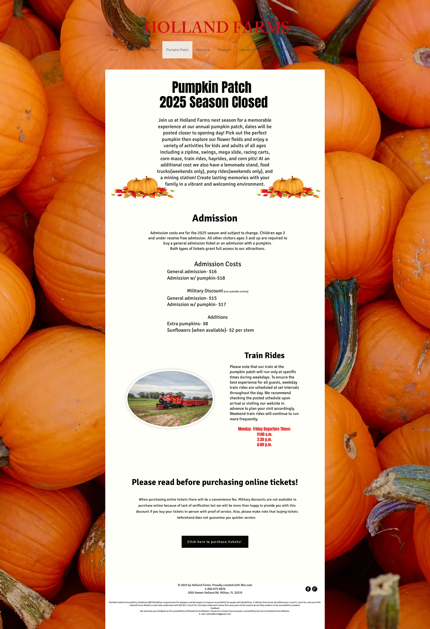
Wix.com (246, 585)
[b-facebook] (308, 589)
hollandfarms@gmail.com (218, 614)
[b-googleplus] (314, 589)
